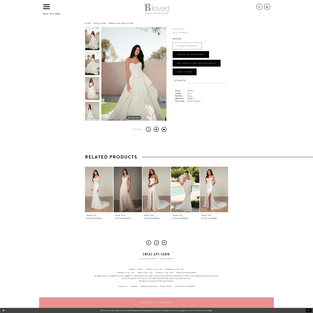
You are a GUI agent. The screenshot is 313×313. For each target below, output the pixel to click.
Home (88, 23)
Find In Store (184, 72)
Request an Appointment (191, 54)
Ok (308, 310)
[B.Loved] (156, 9)
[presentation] (99, 189)
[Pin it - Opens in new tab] (156, 129)
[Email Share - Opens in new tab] (164, 129)
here (210, 310)
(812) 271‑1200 (156, 254)
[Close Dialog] (3, 310)
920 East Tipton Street (148, 259)
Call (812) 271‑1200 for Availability (196, 63)
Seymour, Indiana (167, 259)
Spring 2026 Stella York (121, 23)
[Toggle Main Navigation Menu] (46, 7)
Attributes (180, 80)
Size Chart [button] (177, 38)
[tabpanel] (92, 39)
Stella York (100, 23)
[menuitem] (148, 242)
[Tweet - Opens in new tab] (148, 129)
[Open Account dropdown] (267, 7)
